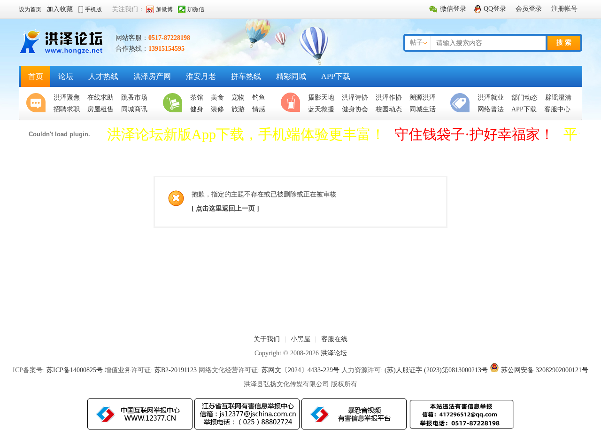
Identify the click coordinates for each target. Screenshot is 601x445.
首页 (35, 76)
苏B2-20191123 (175, 370)
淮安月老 (201, 76)
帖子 (416, 42)
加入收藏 (59, 9)
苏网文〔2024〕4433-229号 (300, 370)
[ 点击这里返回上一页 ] (225, 208)
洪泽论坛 (334, 353)
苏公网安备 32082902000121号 (544, 370)
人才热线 (103, 76)
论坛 (65, 76)
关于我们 (267, 339)
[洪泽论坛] (62, 53)
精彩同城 (291, 76)
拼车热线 (246, 76)
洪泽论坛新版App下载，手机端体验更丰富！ (246, 134)
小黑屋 (300, 339)
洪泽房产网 (152, 76)
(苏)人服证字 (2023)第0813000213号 (436, 370)
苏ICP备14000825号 (74, 370)
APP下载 (335, 76)
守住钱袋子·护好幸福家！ (474, 134)
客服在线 (334, 339)
